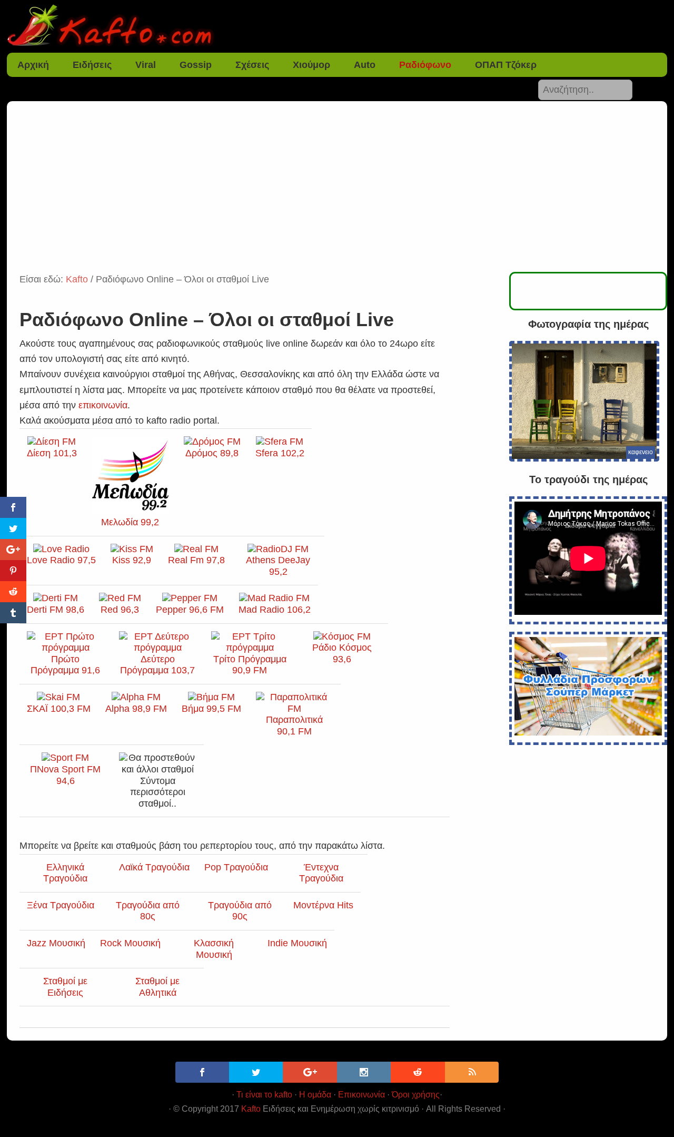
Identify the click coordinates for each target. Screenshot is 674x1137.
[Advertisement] (337, 193)
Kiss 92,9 (131, 560)
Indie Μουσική (297, 943)
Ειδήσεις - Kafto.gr (337, 26)
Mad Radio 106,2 (275, 609)
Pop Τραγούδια (236, 867)
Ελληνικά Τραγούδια (65, 873)
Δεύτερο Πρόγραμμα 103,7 (157, 664)
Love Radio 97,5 (61, 560)
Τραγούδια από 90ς (240, 911)
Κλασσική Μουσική (214, 949)
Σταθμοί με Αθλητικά (157, 987)
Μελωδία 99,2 (130, 522)
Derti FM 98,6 (55, 609)
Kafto (251, 1108)
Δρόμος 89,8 (212, 453)
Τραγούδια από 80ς (148, 911)
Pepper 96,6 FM (190, 609)
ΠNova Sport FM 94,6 (65, 775)
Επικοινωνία (361, 1094)
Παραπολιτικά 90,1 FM (294, 725)
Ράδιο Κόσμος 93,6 (342, 653)
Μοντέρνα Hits (323, 905)
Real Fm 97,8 (196, 560)
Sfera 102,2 (279, 453)
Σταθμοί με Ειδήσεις (65, 987)
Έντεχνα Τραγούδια (321, 873)
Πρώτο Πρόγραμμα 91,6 (65, 664)
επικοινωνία (102, 405)
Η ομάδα (315, 1094)
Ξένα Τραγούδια (60, 905)
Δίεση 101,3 (52, 453)
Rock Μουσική (130, 943)
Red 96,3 (120, 609)
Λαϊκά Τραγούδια (154, 867)
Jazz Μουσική (56, 943)
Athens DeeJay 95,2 (278, 566)
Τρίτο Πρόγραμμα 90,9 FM (249, 664)
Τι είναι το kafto (264, 1094)
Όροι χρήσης (416, 1094)
